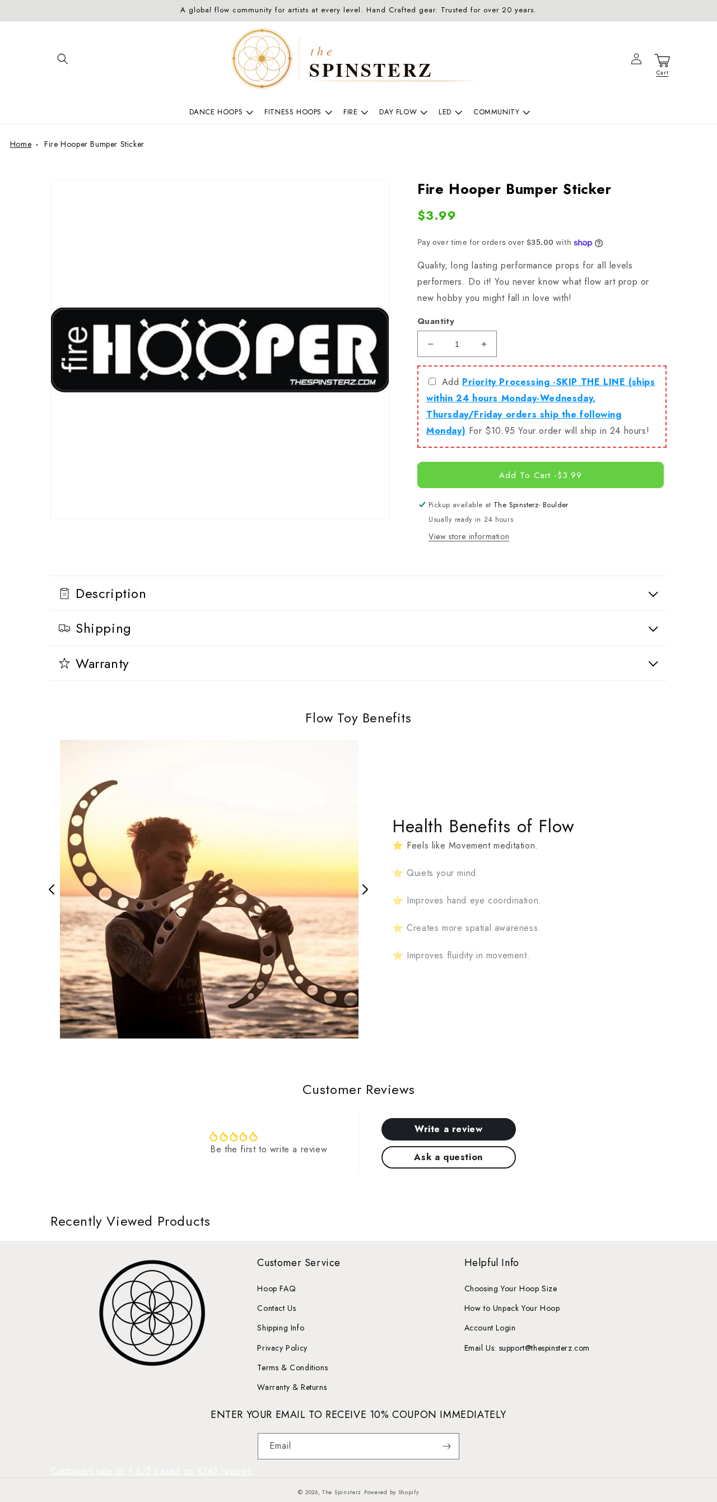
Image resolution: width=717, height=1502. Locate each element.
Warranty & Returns (292, 1387)
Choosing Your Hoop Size (510, 1288)
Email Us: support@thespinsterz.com (527, 1347)
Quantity (435, 321)
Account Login (490, 1327)
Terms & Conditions (292, 1367)
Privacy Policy (282, 1347)
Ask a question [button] (448, 1157)
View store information (469, 536)
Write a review (448, 1129)
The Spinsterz (341, 1492)
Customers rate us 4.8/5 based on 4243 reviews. (152, 1470)
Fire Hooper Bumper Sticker (94, 144)
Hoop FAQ (276, 1288)
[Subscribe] (446, 1446)
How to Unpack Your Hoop (512, 1308)
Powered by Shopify (391, 1492)
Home (20, 144)
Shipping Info (280, 1327)
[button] (62, 59)
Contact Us (276, 1308)
